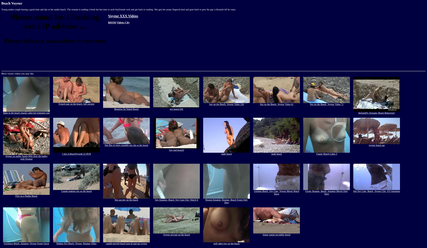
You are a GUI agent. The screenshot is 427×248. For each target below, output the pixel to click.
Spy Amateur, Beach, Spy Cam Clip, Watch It (176, 200)
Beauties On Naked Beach (126, 109)
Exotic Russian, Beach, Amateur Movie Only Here (326, 192)
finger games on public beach (276, 235)
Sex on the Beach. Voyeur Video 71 (326, 104)
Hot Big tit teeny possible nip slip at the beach (126, 145)
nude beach (226, 154)
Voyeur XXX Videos (123, 16)
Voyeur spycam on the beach (176, 235)
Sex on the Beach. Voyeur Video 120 (226, 104)
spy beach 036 (176, 109)
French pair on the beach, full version (76, 104)
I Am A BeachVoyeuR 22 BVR (76, 154)
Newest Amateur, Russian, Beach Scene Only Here (226, 201)
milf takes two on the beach (227, 243)
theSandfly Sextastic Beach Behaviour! (376, 113)
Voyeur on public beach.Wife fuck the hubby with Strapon (26, 157)
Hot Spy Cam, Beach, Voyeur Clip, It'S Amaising (376, 191)
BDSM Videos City (119, 22)
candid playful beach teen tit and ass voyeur (126, 243)
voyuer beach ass (377, 145)
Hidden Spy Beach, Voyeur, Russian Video (76, 243)
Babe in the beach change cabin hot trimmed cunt (26, 113)
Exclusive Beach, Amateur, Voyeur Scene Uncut (26, 243)
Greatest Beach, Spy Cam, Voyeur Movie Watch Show (276, 192)
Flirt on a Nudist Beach (26, 196)
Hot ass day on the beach (126, 200)
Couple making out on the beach (76, 191)
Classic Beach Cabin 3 (326, 154)
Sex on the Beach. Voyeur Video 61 (276, 104)
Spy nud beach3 (176, 150)
